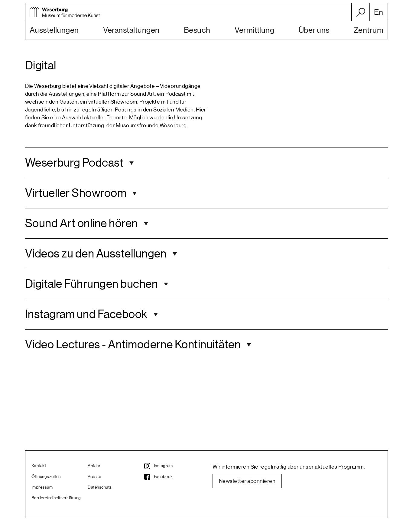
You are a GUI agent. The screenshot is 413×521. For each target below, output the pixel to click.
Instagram (163, 466)
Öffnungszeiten (46, 477)
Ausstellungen (54, 30)
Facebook (163, 477)
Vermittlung (254, 30)
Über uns (314, 30)
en (378, 12)
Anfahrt (95, 466)
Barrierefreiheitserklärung (56, 498)
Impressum (42, 487)
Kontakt (38, 466)
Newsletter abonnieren (247, 481)
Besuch (197, 30)
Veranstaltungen (131, 30)
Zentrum (368, 30)
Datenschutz (100, 487)
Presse (94, 477)
